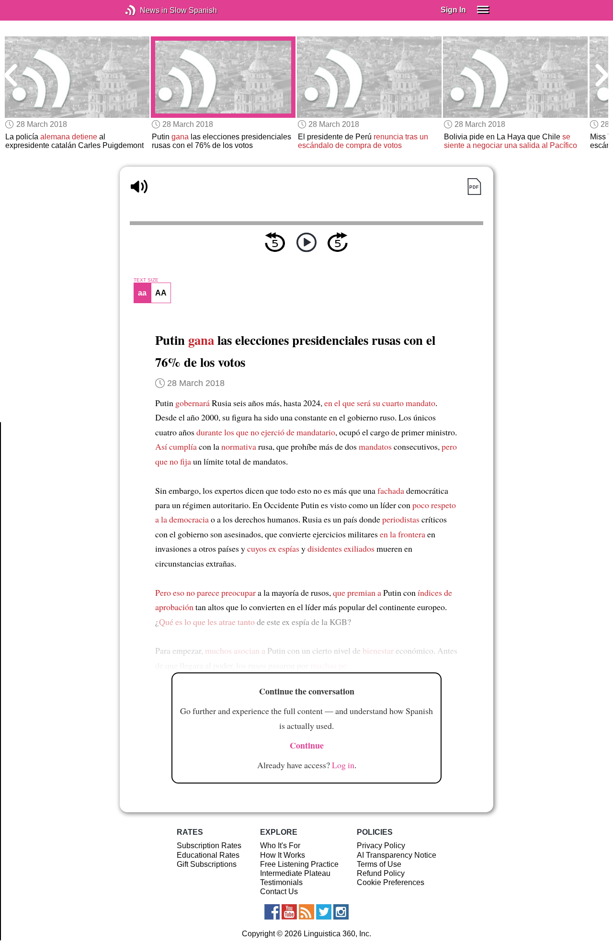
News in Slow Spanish (145, 10)
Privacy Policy (381, 845)
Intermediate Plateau (295, 873)
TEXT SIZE (146, 280)
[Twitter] (323, 912)
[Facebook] (272, 912)
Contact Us (279, 891)
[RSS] (306, 912)
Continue (307, 745)
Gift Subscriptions (207, 864)
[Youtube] (289, 912)
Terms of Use (379, 864)
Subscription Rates (209, 845)
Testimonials (281, 882)
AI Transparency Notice (396, 855)
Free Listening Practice (299, 864)
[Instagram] (341, 912)
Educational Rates (208, 855)
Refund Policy (381, 873)
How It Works (282, 855)
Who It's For (280, 845)
